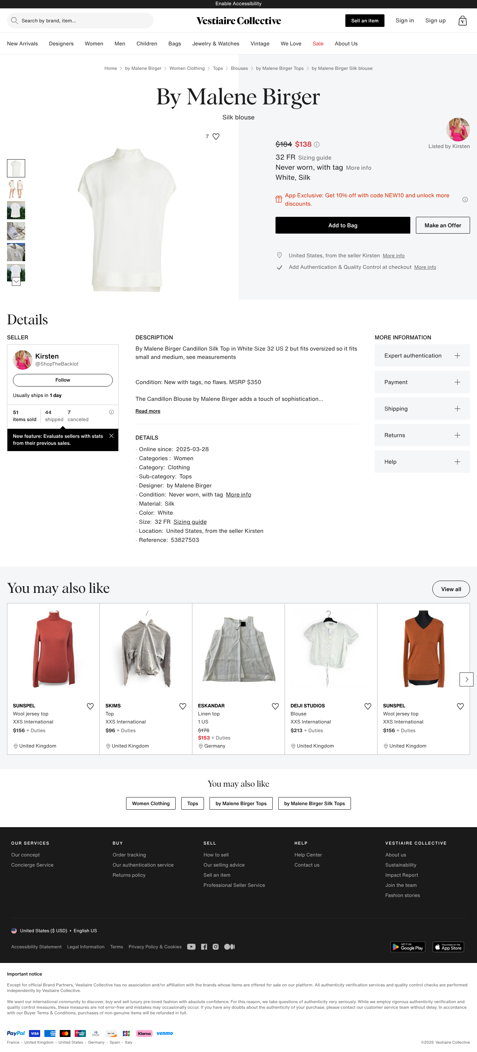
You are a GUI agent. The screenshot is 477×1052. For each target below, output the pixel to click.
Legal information (85, 946)
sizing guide (314, 157)
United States (71, 1042)
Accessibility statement (36, 946)
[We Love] (307, 43)
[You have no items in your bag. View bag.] (463, 20)
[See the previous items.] (16, 159)
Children (147, 43)
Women (94, 43)
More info (359, 167)
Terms (116, 946)
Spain (115, 1042)
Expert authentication (413, 355)
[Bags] (186, 43)
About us (396, 855)
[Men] (131, 43)
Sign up (435, 20)
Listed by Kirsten (449, 146)
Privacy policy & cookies (155, 946)
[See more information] (465, 200)
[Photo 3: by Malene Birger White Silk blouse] (16, 210)
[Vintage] (275, 43)
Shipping (396, 408)
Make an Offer (443, 225)
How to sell (216, 855)
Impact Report (402, 875)
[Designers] (79, 43)
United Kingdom (39, 1042)
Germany (96, 1042)
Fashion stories (403, 895)
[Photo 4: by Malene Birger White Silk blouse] (16, 231)
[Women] (109, 43)
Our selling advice (224, 865)
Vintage (259, 43)
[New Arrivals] (43, 43)
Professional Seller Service (234, 885)
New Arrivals (22, 43)
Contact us (307, 865)
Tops (218, 68)
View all (451, 589)
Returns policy (128, 875)
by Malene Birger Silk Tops (314, 803)
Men (120, 43)
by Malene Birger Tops (279, 68)
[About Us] (363, 43)
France (13, 1042)
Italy (129, 1042)
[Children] (163, 43)
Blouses (239, 68)
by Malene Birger (143, 68)
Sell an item (365, 20)
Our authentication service (143, 865)
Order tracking (129, 855)
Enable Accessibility (238, 3)
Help (390, 461)
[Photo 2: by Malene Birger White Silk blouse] (16, 189)
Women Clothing (187, 68)
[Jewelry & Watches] (245, 43)
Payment (396, 382)
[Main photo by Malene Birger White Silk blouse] (16, 168)
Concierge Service (32, 865)
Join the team (401, 885)
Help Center (308, 855)
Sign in (405, 20)
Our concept (25, 855)
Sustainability (401, 865)
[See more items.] (16, 281)
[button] (463, 20)
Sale (318, 43)
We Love (291, 43)
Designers (61, 43)
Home (110, 68)
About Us (346, 43)
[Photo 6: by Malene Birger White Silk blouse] (16, 273)
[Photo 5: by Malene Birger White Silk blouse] (16, 252)
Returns (394, 435)
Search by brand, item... (49, 20)
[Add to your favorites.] (90, 706)
